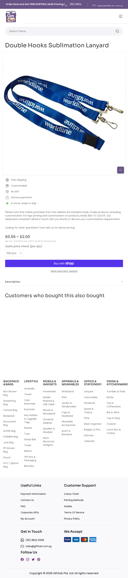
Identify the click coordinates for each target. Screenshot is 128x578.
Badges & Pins (92, 429)
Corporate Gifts (30, 512)
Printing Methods (74, 500)
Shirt (64, 397)
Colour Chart (71, 494)
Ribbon (28, 451)
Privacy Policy (72, 518)
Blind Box (29, 466)
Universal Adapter (48, 421)
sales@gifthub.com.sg (110, 6)
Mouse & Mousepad (49, 411)
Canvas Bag (10, 410)
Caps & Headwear (67, 414)
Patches (89, 435)
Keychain (29, 409)
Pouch (7, 457)
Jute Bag (8, 442)
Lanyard (88, 391)
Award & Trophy (89, 410)
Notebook (89, 403)
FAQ (23, 506)
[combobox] (64, 31)
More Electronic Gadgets (48, 441)
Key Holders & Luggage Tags (31, 419)
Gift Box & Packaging (30, 458)
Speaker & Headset (49, 430)
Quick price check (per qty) (23, 246)
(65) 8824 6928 (76, 6)
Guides (68, 506)
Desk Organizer (93, 424)
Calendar (89, 441)
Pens (87, 418)
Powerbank (49, 391)
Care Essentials (29, 401)
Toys (27, 433)
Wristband (68, 391)
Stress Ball (30, 439)
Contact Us (27, 500)
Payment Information (33, 494)
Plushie (28, 428)
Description (12, 281)
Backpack (8, 416)
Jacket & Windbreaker (69, 404)
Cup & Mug (113, 418)
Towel (27, 445)
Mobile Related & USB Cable (49, 401)
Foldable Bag (10, 436)
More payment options (64, 271)
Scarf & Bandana (67, 432)
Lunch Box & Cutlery (114, 431)
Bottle (110, 397)
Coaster (111, 424)
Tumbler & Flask (116, 391)
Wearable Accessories (69, 423)
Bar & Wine (113, 412)
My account (28, 518)
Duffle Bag (9, 431)
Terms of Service (74, 512)
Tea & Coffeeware (114, 404)
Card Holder (91, 397)
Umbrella (29, 388)
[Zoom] (120, 170)
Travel (27, 394)
